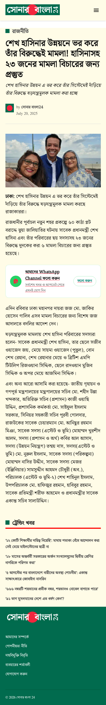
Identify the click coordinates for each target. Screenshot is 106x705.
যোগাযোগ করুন (16, 674)
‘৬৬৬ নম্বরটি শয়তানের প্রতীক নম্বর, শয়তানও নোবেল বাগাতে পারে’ (51, 589)
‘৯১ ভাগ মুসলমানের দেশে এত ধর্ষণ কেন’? (34, 599)
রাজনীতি (20, 31)
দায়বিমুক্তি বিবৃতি (16, 655)
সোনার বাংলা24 (32, 107)
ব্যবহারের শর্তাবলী (17, 665)
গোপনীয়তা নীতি (16, 646)
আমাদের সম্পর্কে (17, 637)
